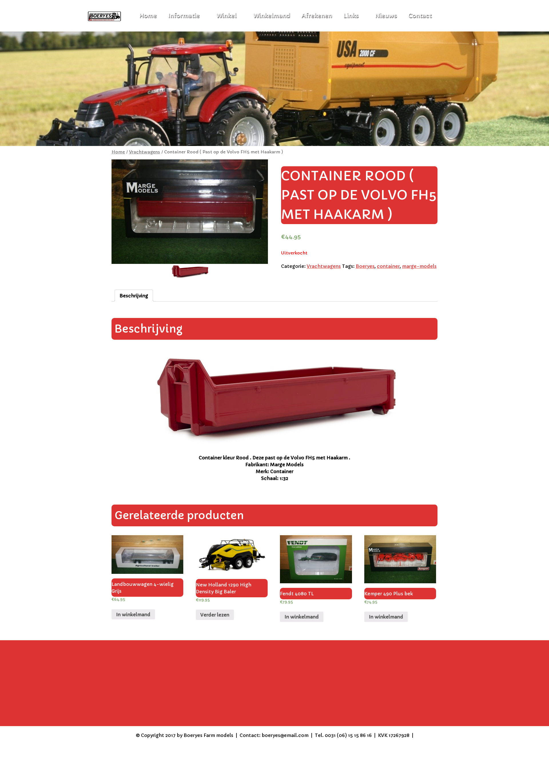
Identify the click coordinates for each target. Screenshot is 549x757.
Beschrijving (134, 296)
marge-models (419, 266)
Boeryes (365, 266)
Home (118, 152)
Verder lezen (214, 615)
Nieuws (386, 15)
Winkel (226, 15)
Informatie (184, 15)
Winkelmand (271, 15)
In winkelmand (133, 614)
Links (351, 15)
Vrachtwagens (144, 152)
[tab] (134, 296)
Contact (420, 15)
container (388, 266)
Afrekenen (316, 15)
